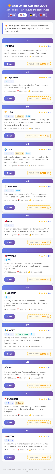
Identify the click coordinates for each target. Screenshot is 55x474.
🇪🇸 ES (42, 15)
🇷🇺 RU (12, 15)
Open (9, 64)
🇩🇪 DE (32, 15)
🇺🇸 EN (22, 15)
